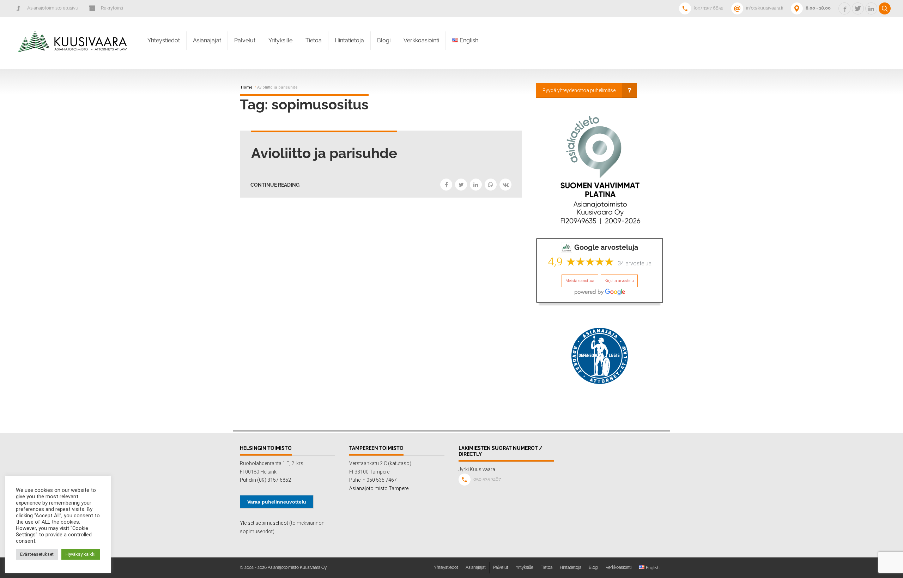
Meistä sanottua (579, 280)
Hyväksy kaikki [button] (81, 554)
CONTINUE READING (274, 185)
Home (247, 87)
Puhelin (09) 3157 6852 (265, 480)
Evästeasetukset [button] (37, 554)
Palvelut (244, 40)
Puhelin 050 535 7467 (373, 480)
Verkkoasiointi (421, 40)
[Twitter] (461, 185)
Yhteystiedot (163, 40)
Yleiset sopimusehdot (264, 523)
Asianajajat (207, 40)
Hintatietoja (349, 40)
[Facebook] (446, 185)
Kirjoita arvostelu (619, 280)
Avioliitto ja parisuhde (324, 153)
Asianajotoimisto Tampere (378, 488)
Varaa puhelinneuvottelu (276, 502)
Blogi (383, 40)
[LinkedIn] (476, 185)
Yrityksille (280, 40)
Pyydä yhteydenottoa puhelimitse (579, 90)
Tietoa (313, 40)
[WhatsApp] (491, 185)
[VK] (505, 185)
